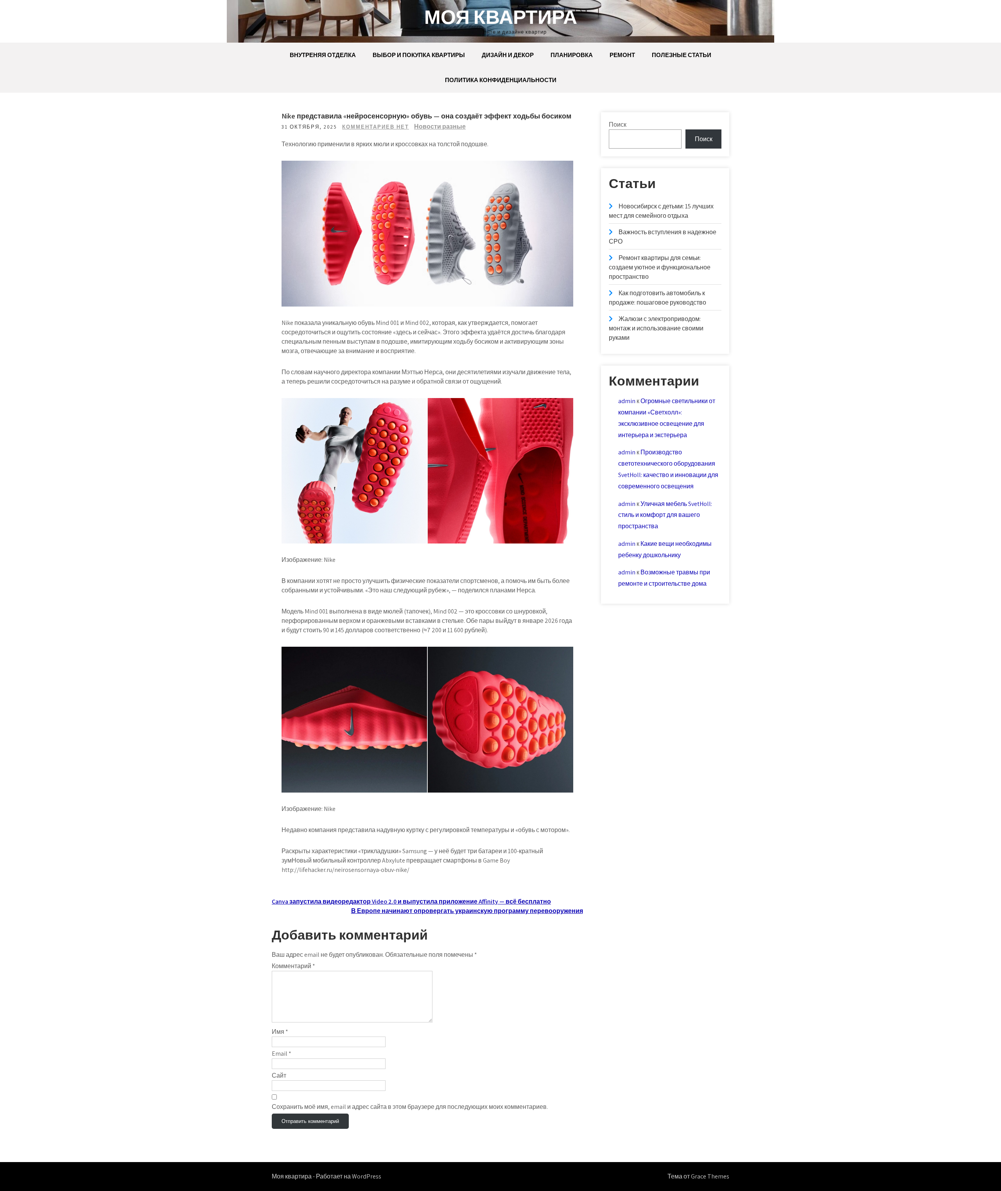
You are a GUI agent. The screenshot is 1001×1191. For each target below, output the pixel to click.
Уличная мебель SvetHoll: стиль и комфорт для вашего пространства (665, 515)
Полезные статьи (681, 55)
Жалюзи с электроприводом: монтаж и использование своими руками (656, 328)
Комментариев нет (375, 127)
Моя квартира (500, 16)
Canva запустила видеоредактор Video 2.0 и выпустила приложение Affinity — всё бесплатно (411, 901)
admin (626, 401)
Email (281, 1053)
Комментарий (293, 966)
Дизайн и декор (508, 55)
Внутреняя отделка (323, 55)
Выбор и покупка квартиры (419, 55)
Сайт (279, 1075)
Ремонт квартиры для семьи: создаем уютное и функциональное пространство (659, 267)
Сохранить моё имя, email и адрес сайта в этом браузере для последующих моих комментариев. (410, 1107)
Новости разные (440, 126)
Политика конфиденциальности (500, 80)
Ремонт (622, 55)
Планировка (572, 55)
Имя (280, 1032)
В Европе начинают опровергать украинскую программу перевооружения (467, 911)
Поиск (617, 124)
